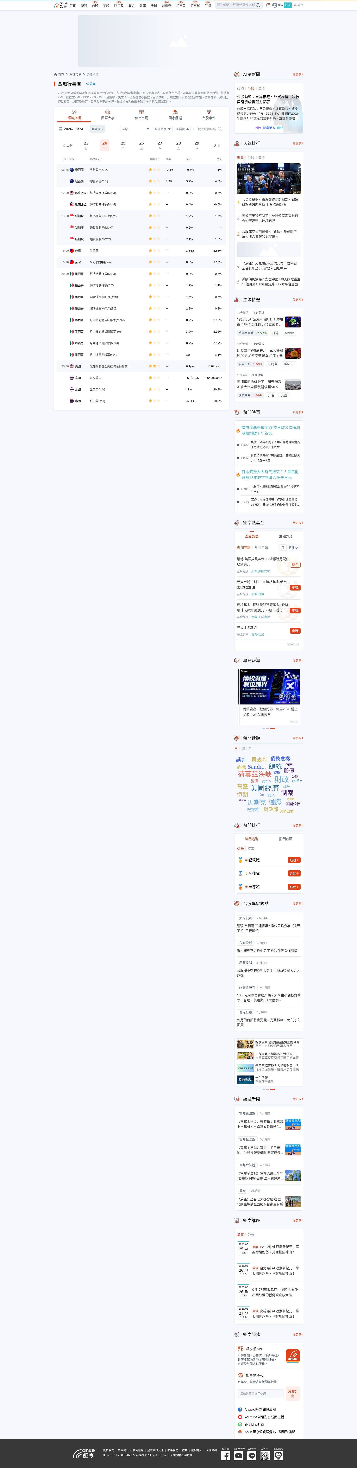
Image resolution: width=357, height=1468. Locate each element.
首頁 (73, 5)
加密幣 (166, 5)
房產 (242, 1191)
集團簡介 (123, 1450)
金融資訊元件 (155, 1450)
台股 (95, 5)
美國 (284, 395)
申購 (295, 587)
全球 (154, 5)
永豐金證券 (247, 987)
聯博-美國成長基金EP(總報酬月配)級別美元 (262, 562)
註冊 (287, 5)
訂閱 (208, 5)
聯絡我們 (172, 1450)
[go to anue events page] (267, 5)
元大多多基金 (247, 627)
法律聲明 (211, 1450)
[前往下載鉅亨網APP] (291, 1356)
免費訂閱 (293, 1393)
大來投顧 (245, 918)
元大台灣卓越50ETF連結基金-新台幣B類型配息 (262, 584)
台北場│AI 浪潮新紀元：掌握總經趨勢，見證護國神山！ (275, 1271)
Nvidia (290, 333)
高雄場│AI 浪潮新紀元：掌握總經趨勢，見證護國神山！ (275, 1314)
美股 (106, 5)
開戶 (295, 564)
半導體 (254, 886)
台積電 (254, 873)
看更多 (297, 74)
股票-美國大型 (260, 571)
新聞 (84, 5)
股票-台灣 (257, 594)
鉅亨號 (195, 5)
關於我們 (108, 1450)
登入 (280, 5)
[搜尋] (219, 129)
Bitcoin (289, 364)
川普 (271, 395)
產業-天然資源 (260, 617)
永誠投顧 (245, 943)
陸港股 (119, 5)
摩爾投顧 (245, 962)
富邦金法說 (247, 1113)
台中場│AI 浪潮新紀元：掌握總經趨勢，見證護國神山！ (275, 1249)
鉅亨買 (181, 5)
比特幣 (273, 364)
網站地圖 (196, 1450)
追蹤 (293, 860)
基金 (132, 5)
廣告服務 (138, 1450)
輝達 (275, 333)
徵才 (184, 1450)
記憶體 (254, 859)
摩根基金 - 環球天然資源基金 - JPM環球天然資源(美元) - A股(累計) (262, 607)
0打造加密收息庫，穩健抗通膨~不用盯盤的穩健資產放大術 (275, 1292)
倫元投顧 (245, 1012)
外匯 (143, 5)
